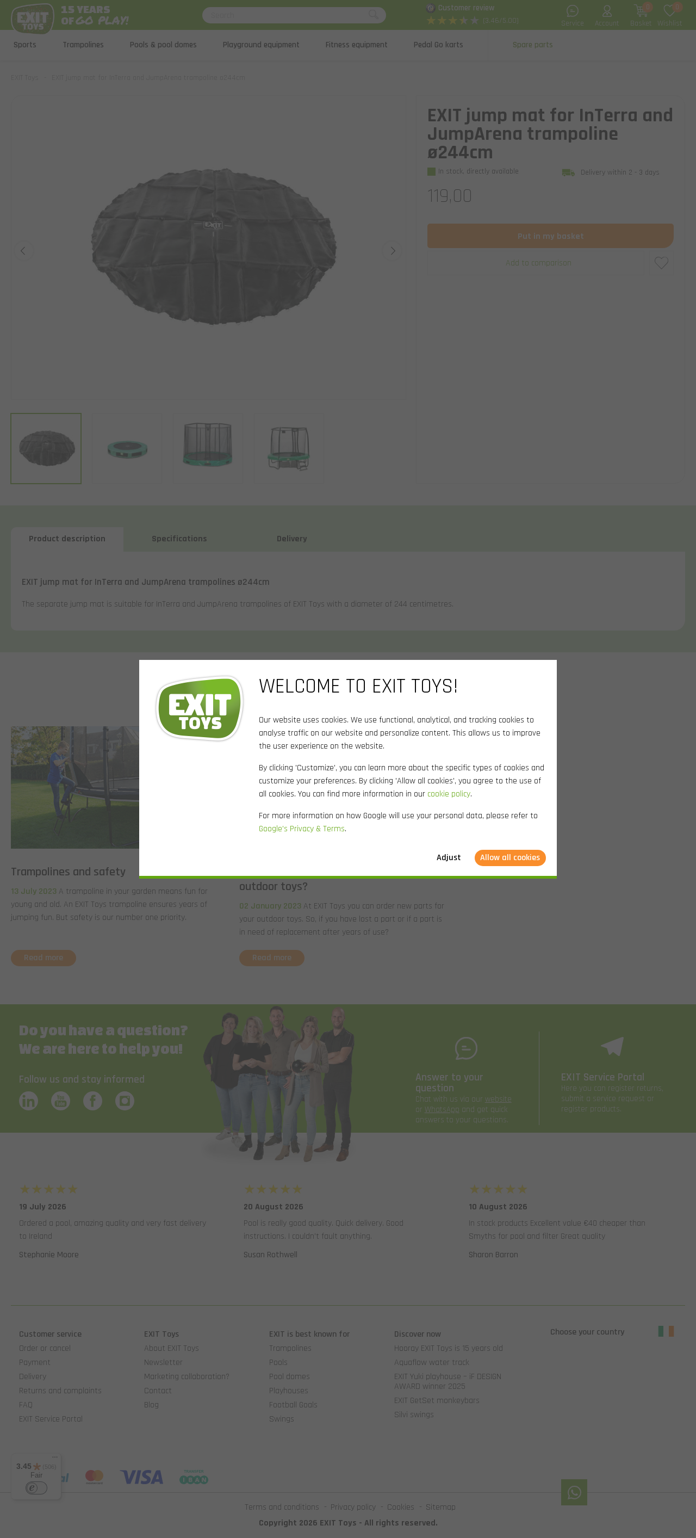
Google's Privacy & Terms (302, 829)
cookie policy (448, 794)
